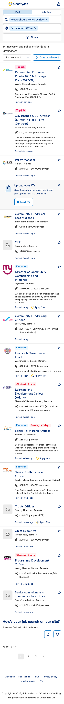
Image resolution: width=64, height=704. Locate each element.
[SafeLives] (7, 319)
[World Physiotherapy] (7, 70)
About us (10, 677)
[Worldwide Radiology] (7, 351)
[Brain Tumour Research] (7, 217)
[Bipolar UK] (7, 428)
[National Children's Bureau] (7, 387)
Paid (17, 12)
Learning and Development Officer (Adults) (29, 393)
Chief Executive (25, 530)
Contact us (24, 677)
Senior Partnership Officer (32, 430)
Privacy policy (50, 677)
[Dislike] (57, 634)
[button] (59, 184)
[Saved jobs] (59, 67)
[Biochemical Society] (7, 113)
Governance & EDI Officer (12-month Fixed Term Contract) (32, 119)
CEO (18, 242)
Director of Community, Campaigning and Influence (31, 275)
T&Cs (36, 677)
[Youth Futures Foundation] (7, 470)
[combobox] (17, 57)
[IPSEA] (7, 163)
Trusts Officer (24, 506)
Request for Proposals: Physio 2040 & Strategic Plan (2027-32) (31, 76)
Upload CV (23, 202)
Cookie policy (28, 681)
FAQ (41, 681)
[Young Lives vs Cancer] (7, 558)
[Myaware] (7, 270)
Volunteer (47, 12)
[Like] (48, 634)
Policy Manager (25, 159)
